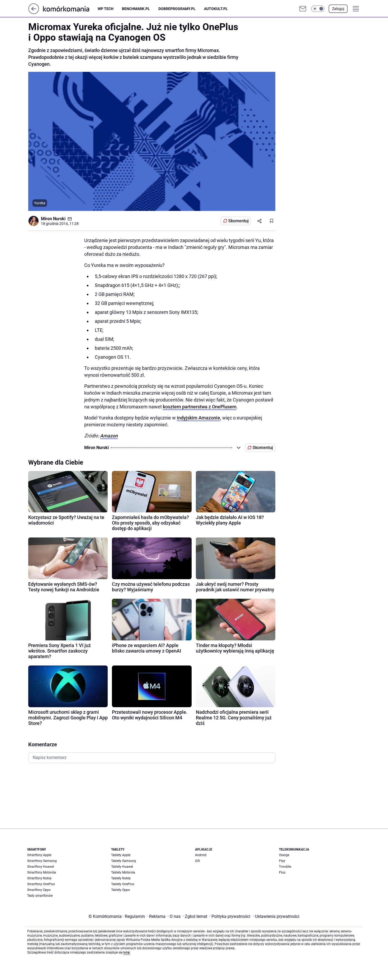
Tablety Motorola (123, 872)
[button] (317, 9)
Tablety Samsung (123, 861)
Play (282, 861)
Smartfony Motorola (41, 872)
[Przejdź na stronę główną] (33, 12)
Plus (282, 872)
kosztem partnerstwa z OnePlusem (199, 406)
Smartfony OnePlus (41, 884)
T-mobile (285, 866)
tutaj (126, 952)
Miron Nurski (53, 218)
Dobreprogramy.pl (177, 9)
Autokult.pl (216, 9)
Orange (284, 855)
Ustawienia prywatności (276, 916)
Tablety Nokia (121, 878)
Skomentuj (238, 220)
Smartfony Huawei (40, 866)
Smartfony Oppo (39, 890)
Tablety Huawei (122, 866)
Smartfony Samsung (42, 861)
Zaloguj (338, 9)
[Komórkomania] (70, 8)
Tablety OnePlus (122, 884)
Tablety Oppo (120, 890)
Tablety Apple (120, 855)
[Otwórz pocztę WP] (303, 8)
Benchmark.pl (136, 9)
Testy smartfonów (40, 896)
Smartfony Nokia (39, 878)
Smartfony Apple (39, 855)
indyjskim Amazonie (198, 418)
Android (200, 855)
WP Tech (105, 9)
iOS (197, 861)
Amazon (109, 435)
